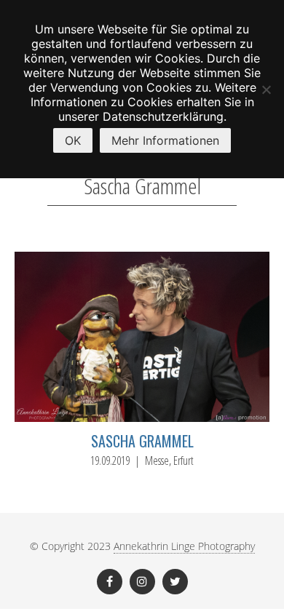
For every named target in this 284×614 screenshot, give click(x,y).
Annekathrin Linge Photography (184, 546)
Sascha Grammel (142, 441)
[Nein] (266, 89)
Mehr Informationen (165, 140)
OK (73, 140)
